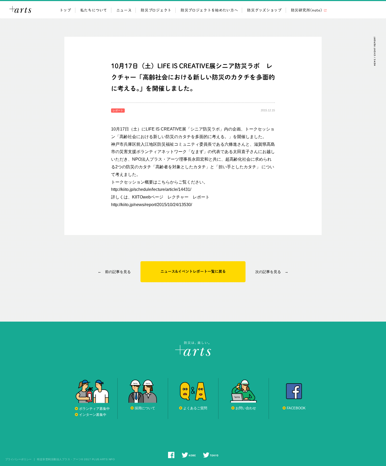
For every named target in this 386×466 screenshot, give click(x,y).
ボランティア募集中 (94, 409)
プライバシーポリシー (18, 459)
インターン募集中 (92, 415)
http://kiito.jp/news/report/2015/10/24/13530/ (151, 204)
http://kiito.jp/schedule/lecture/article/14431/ (151, 189)
